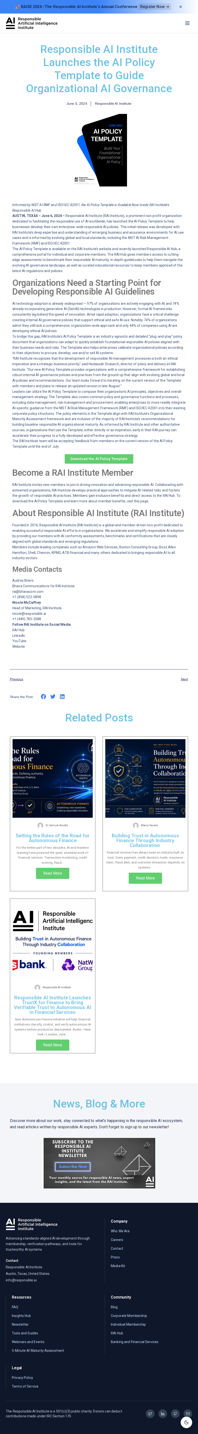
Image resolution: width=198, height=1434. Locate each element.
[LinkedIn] (162, 1413)
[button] (43, 696)
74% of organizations (160, 320)
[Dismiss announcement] (180, 7)
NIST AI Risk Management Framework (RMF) (93, 408)
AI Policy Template (148, 221)
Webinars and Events (28, 1342)
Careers (117, 1240)
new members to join (59, 485)
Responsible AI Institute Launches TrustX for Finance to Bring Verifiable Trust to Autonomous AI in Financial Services (53, 1005)
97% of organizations (103, 303)
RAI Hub (18, 630)
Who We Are (120, 1231)
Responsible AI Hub (162, 249)
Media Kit (118, 1266)
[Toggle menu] (187, 23)
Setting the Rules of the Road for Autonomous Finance (53, 838)
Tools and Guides (25, 1333)
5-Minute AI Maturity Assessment (38, 1350)
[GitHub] (175, 1413)
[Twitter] (150, 1413)
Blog (114, 1307)
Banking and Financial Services (134, 1342)
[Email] (188, 1413)
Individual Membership (128, 1324)
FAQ (15, 1307)
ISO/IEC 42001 (59, 243)
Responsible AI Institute (83, 216)
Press (115, 1257)
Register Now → (154, 6)
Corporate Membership (129, 1316)
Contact (117, 1248)
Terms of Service (25, 1386)
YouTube (19, 641)
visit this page (137, 501)
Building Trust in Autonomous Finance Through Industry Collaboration (145, 840)
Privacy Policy (22, 1378)
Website (18, 646)
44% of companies (144, 325)
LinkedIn (18, 636)
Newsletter (20, 1324)
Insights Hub (21, 1316)
